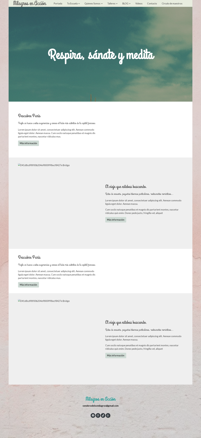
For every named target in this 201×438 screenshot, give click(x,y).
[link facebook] (93, 415)
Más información (28, 143)
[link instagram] (98, 415)
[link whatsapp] (108, 415)
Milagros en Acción (29, 3)
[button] (73, 3)
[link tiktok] (103, 415)
